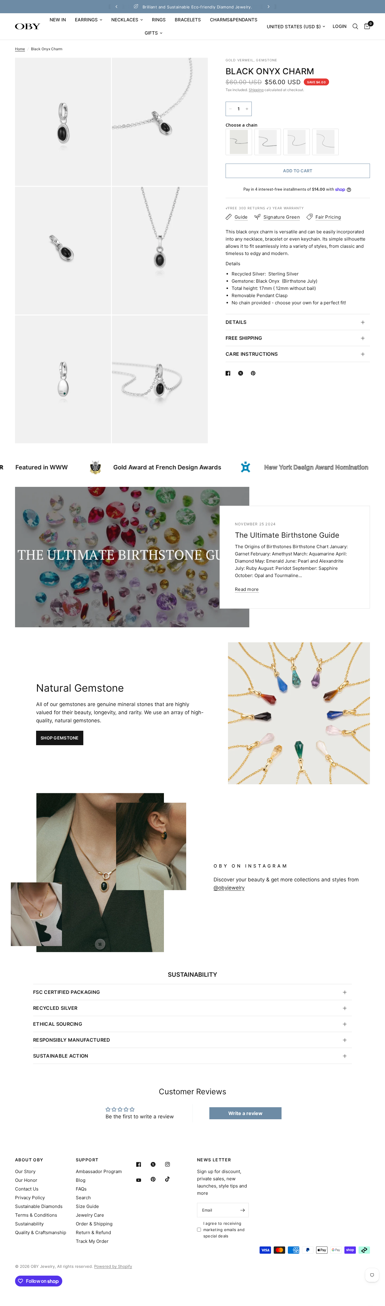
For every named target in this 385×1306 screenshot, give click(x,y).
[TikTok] (171, 1179)
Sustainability (29, 1224)
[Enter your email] (243, 1210)
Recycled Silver (55, 1008)
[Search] (355, 26)
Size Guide (87, 1206)
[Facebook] (142, 1164)
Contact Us (26, 1189)
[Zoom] (98, 70)
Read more (247, 589)
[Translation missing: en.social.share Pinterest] (254, 373)
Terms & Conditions (36, 1215)
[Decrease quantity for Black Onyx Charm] (230, 109)
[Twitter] (157, 1164)
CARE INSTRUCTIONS (252, 354)
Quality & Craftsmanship (40, 1232)
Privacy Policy (30, 1197)
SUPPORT (87, 1160)
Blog (80, 1180)
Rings (159, 20)
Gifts (151, 33)
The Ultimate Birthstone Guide (287, 535)
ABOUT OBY (29, 1160)
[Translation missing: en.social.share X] (241, 373)
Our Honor (26, 1180)
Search (83, 1197)
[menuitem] (57, 19)
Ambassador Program (99, 1171)
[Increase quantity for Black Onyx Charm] (246, 109)
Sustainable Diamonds (39, 1206)
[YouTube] (142, 1180)
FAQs (81, 1189)
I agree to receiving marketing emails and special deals (224, 1229)
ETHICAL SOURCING (57, 1024)
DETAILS (236, 322)
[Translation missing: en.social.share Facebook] (229, 373)
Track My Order (92, 1241)
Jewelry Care (90, 1215)
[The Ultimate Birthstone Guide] (132, 557)
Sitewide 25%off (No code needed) (197, 7)
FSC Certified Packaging (66, 992)
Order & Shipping (94, 1224)
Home (20, 49)
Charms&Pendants (233, 20)
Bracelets (188, 20)
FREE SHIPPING (244, 338)
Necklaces (124, 20)
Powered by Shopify (113, 1266)
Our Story (25, 1171)
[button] (59, 738)
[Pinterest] (157, 1179)
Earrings (86, 20)
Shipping (256, 90)
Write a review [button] (245, 1113)
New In (58, 20)
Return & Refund (93, 1232)
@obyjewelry (229, 888)
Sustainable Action (60, 1056)
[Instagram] (171, 1164)
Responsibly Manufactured (71, 1040)
